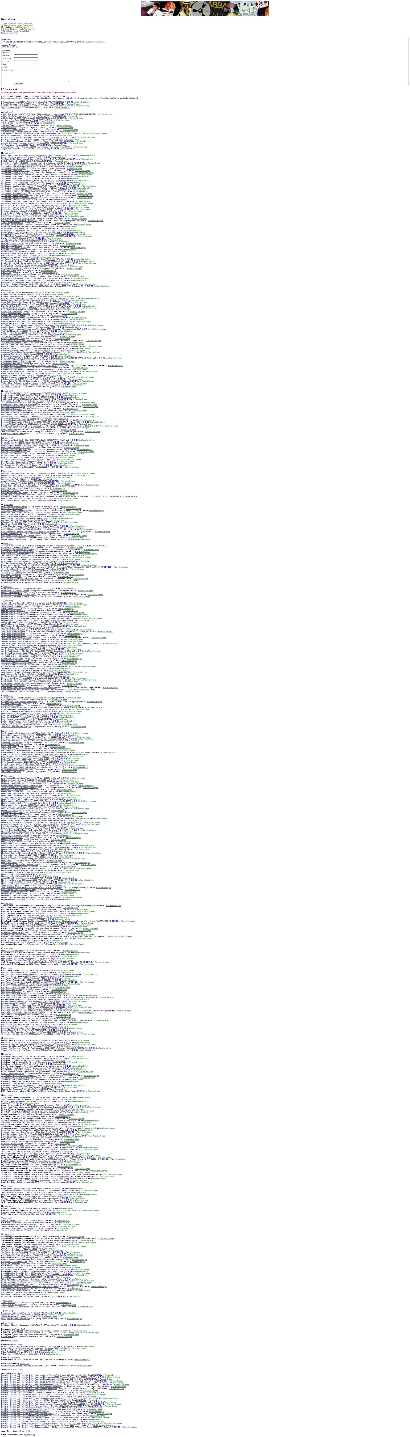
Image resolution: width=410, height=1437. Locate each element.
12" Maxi (4, 25)
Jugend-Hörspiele (85, 98)
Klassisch (41, 98)
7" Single (4, 23)
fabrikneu (12, 23)
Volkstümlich (71, 98)
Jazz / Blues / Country (103, 98)
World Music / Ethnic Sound (126, 98)
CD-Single (5, 29)
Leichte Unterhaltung (55, 98)
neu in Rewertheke (25, 23)
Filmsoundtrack (8, 98)
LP (2, 27)
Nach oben (8, 112)
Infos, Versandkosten (9, 33)
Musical (19, 98)
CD (2, 31)
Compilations (29, 98)
